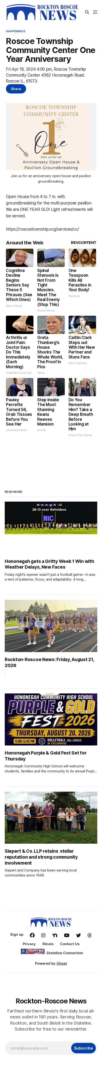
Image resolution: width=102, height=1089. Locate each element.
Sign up (16, 934)
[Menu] (95, 12)
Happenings (15, 31)
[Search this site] (87, 12)
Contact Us (69, 944)
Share (16, 89)
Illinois (47, 944)
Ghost (61, 963)
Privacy (29, 944)
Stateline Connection (64, 953)
